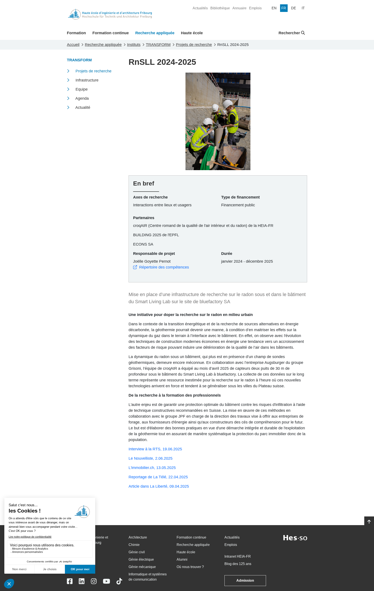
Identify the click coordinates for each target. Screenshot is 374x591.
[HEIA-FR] (110, 14)
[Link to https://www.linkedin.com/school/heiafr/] (81, 581)
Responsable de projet (154, 253)
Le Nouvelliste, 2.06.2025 (150, 458)
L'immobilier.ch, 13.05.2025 (152, 468)
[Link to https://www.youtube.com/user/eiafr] (106, 581)
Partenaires (143, 218)
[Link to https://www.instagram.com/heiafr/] (94, 581)
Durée (226, 253)
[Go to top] (369, 521)
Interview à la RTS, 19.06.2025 (155, 449)
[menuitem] (200, 8)
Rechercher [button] (290, 33)
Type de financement (240, 197)
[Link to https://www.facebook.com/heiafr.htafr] (70, 581)
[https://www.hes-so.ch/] (295, 537)
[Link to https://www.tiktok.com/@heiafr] (119, 581)
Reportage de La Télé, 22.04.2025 (158, 477)
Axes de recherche (150, 197)
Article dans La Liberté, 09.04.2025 (159, 486)
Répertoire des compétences (164, 267)
